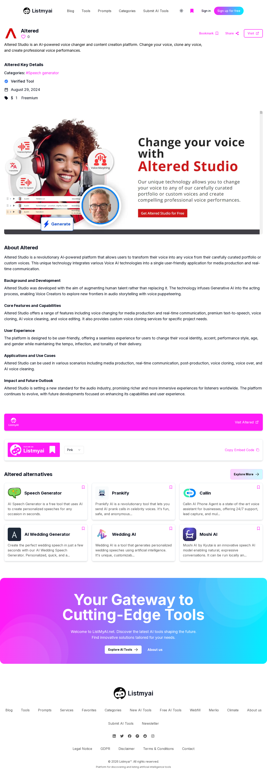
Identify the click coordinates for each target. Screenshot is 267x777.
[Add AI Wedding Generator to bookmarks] (83, 528)
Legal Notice (82, 749)
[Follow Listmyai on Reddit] (145, 736)
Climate (233, 710)
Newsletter (150, 723)
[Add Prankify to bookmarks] (171, 487)
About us (154, 650)
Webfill (195, 710)
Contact (188, 749)
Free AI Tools (170, 710)
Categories (127, 11)
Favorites (89, 710)
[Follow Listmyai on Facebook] (129, 736)
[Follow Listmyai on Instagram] (153, 736)
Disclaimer (126, 749)
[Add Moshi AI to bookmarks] (258, 528)
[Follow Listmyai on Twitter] (122, 736)
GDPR (105, 749)
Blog (70, 11)
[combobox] (74, 450)
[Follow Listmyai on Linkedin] (114, 736)
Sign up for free (228, 11)
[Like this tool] (23, 36)
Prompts (104, 11)
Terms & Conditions (158, 749)
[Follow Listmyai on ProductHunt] (137, 736)
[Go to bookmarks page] (192, 11)
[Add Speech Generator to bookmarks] (83, 487)
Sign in (206, 11)
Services (66, 710)
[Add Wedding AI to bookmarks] (171, 528)
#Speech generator (42, 73)
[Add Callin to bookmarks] (258, 487)
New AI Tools (140, 710)
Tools (86, 11)
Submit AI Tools (156, 11)
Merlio (214, 710)
